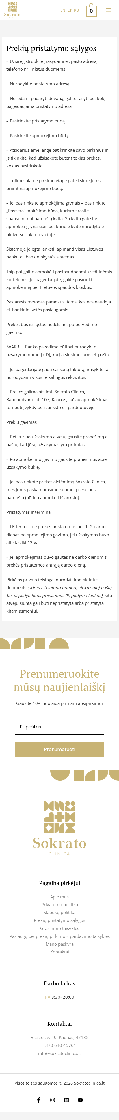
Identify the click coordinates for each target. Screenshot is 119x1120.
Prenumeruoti (59, 749)
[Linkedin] (66, 1100)
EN (62, 10)
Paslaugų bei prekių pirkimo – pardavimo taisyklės (60, 936)
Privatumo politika (59, 904)
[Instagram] (52, 1100)
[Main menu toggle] (109, 10)
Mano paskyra (60, 944)
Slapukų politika (59, 912)
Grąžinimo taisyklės (59, 928)
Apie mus (59, 897)
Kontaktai (59, 952)
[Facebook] (38, 1100)
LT (70, 10)
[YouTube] (80, 1100)
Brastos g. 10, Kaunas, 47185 (60, 1037)
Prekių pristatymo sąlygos (59, 920)
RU (76, 10)
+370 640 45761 (59, 1045)
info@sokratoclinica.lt (59, 1053)
